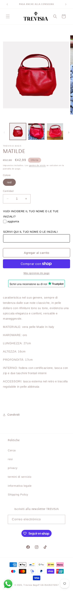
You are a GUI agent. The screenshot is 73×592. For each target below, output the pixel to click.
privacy (12, 467)
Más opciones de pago (37, 273)
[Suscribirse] (60, 519)
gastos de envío (37, 165)
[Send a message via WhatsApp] (8, 584)
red (9, 182)
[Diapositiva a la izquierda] (4, 132)
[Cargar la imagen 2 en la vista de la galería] (36, 131)
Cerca (12, 450)
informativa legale (20, 485)
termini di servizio (19, 476)
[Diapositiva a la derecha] (68, 132)
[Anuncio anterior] (7, 4)
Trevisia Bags (30, 585)
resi (10, 459)
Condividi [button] (13, 414)
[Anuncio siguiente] (66, 4)
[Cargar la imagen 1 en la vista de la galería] (18, 131)
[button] (8, 16)
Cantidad (8, 191)
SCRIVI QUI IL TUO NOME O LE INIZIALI (30, 231)
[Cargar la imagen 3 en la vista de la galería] (55, 131)
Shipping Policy (18, 494)
